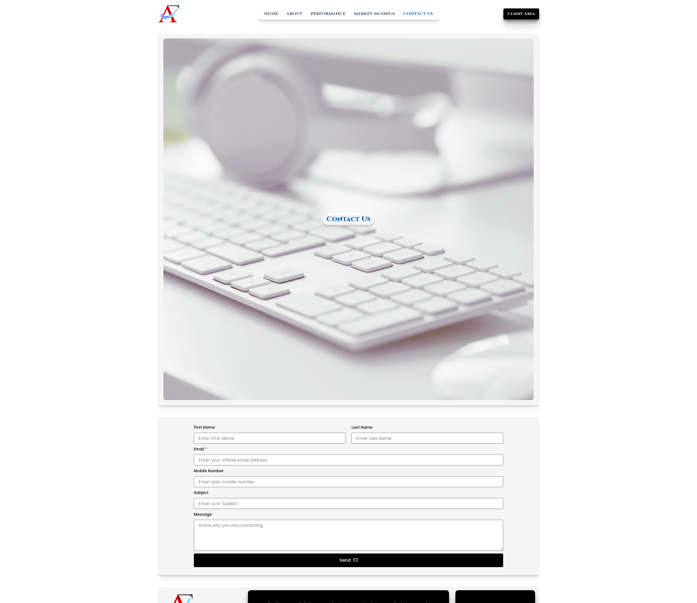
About (294, 14)
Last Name (361, 427)
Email (200, 449)
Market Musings (374, 14)
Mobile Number (209, 471)
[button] (521, 13)
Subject (201, 492)
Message (203, 514)
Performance (328, 14)
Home (271, 14)
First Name (204, 427)
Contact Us (418, 14)
